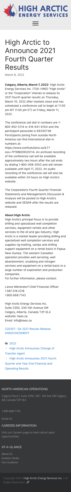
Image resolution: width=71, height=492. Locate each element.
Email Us (7, 418)
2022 (12, 343)
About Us (7, 454)
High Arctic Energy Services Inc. (43, 478)
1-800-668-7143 (11, 411)
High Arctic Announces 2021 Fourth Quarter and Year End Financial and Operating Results (30, 363)
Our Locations (10, 462)
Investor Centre (10, 458)
